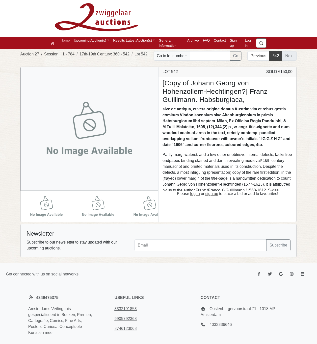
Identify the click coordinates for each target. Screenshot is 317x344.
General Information (168, 43)
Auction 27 (29, 54)
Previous (258, 56)
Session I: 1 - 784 (59, 54)
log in (195, 194)
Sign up (233, 43)
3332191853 (125, 309)
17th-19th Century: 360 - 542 (104, 54)
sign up (211, 194)
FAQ (206, 40)
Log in (248, 43)
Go (235, 56)
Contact (220, 40)
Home (65, 40)
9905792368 (125, 319)
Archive (193, 40)
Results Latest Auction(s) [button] (132, 40)
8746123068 (125, 328)
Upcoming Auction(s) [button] (90, 40)
